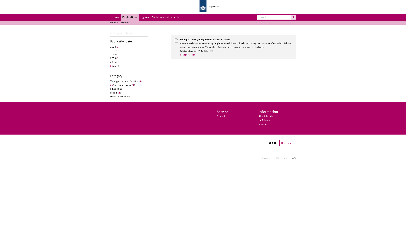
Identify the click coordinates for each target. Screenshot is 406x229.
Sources (263, 124)
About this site (266, 116)
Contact (221, 116)
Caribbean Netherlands (165, 17)
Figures (145, 17)
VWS (294, 158)
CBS (277, 158)
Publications (129, 17)
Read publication (187, 54)
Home (115, 17)
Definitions (264, 120)
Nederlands (287, 143)
